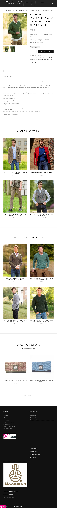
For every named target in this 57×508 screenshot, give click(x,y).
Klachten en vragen (8, 428)
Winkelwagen (33, 4)
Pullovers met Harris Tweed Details (42, 59)
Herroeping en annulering (9, 426)
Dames (42, 2)
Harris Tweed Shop (14, 2)
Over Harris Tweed (29, 2)
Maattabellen (33, 415)
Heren (37, 2)
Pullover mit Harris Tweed (44, 57)
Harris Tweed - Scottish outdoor (14, 3)
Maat (30, 46)
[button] (24, 2)
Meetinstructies (33, 417)
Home (5, 10)
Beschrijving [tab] (8, 70)
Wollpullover (21, 10)
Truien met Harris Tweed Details (41, 61)
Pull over (37, 57)
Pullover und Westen (13, 10)
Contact (6, 417)
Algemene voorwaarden (9, 422)
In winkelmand (46, 51)
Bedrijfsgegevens (7, 420)
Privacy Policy (7, 424)
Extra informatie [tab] (19, 70)
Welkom (6, 415)
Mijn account (26, 4)
